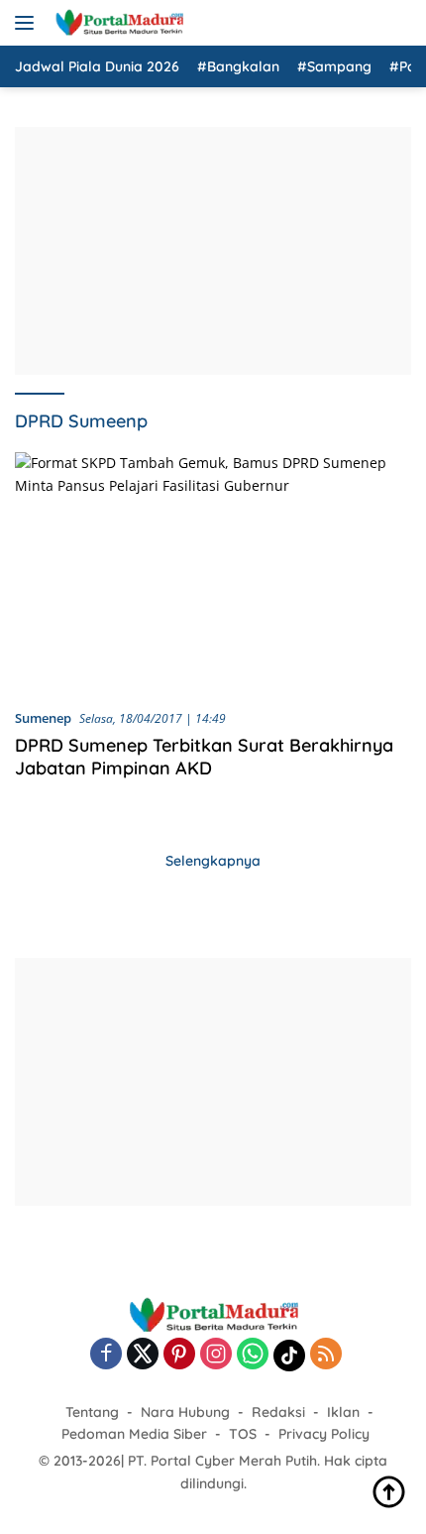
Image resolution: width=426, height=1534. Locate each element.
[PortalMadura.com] (116, 23)
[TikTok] (289, 1355)
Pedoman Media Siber (134, 1434)
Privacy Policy (324, 1434)
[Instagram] (216, 1355)
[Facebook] (106, 1355)
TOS (243, 1434)
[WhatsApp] (252, 1355)
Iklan (343, 1412)
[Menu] (28, 23)
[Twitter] (143, 1355)
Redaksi (278, 1412)
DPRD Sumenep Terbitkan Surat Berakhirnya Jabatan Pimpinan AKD (204, 756)
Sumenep (43, 718)
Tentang (92, 1412)
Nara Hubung (185, 1412)
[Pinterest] (179, 1355)
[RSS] (326, 1355)
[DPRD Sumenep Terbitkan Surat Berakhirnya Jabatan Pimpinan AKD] (213, 571)
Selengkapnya (213, 861)
